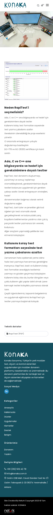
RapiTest (35, 27)
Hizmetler (9, 425)
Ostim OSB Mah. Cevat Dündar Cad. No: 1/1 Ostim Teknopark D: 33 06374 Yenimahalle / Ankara (26, 483)
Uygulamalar (10, 421)
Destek (7, 430)
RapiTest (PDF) (16, 333)
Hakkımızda (9, 412)
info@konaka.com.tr (16, 473)
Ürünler (20, 24)
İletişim (7, 434)
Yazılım (30, 24)
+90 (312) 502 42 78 (16, 469)
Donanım (8, 449)
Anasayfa (9, 24)
